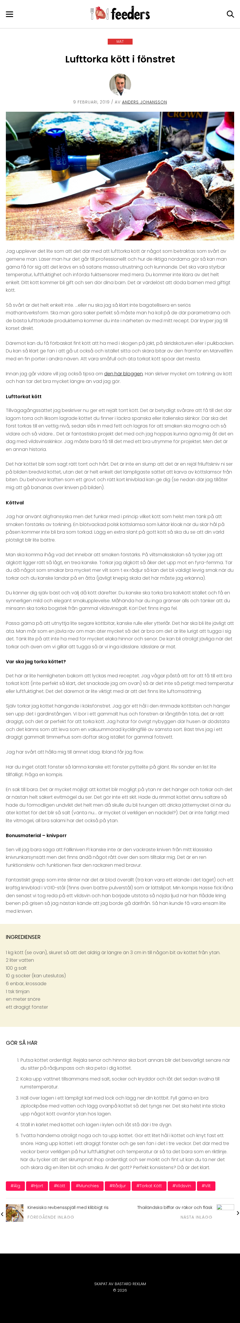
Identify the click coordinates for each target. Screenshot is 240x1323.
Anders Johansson (144, 102)
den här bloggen (123, 373)
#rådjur (117, 1186)
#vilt (206, 1186)
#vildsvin (181, 1186)
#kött (59, 1186)
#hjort (37, 1186)
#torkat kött (149, 1186)
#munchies (87, 1186)
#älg (15, 1186)
